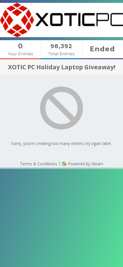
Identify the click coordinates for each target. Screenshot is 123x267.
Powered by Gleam (85, 163)
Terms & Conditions (38, 163)
